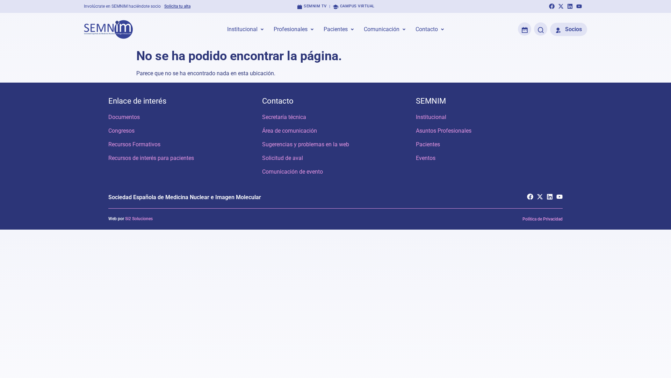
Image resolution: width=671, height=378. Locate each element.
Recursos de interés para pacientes (151, 158)
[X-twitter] (561, 6)
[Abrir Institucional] (262, 29)
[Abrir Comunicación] (404, 29)
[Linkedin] (570, 6)
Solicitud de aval (282, 158)
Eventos (425, 158)
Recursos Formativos (134, 144)
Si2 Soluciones (139, 218)
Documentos (124, 117)
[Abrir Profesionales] (312, 29)
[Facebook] (552, 6)
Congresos (121, 130)
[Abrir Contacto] (442, 29)
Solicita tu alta (177, 6)
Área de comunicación (289, 130)
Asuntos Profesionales (443, 130)
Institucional (431, 117)
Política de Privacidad (542, 219)
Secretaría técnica (284, 117)
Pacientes (428, 144)
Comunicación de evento (292, 171)
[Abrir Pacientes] (352, 29)
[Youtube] (579, 6)
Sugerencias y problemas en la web (305, 144)
